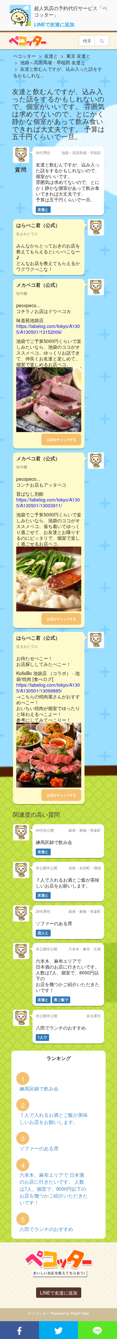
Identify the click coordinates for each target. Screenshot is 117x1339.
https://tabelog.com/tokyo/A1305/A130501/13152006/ (48, 329)
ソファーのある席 (39, 1148)
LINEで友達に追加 (54, 24)
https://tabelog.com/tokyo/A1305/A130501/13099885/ (48, 688)
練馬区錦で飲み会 (39, 1088)
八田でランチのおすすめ (46, 1228)
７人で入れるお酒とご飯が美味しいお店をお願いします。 (54, 1118)
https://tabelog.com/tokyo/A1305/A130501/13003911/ (48, 502)
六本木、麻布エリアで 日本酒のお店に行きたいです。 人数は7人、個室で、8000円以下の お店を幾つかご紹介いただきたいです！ (54, 1188)
